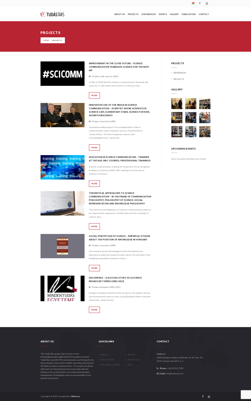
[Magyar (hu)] (193, 3)
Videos (131, 355)
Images (104, 355)
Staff (130, 365)
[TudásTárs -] (52, 14)
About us (119, 14)
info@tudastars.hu (175, 373)
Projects (133, 14)
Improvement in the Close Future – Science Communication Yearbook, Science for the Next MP (119, 67)
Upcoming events (110, 365)
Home (46, 40)
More (94, 95)
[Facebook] (199, 3)
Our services (148, 14)
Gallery (174, 14)
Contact (204, 14)
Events (163, 14)
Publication (189, 14)
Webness (75, 396)
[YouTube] (206, 3)
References (180, 73)
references (134, 360)
